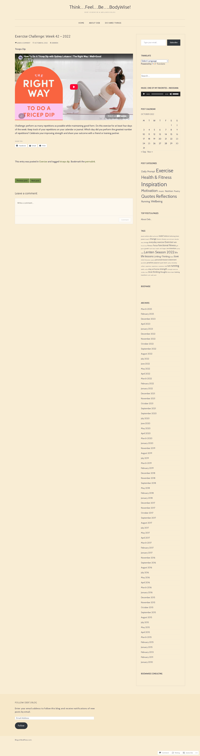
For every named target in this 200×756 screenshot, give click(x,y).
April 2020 (146, 433)
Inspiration (154, 184)
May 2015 (145, 627)
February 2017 (147, 547)
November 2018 (148, 478)
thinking (156, 272)
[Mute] (171, 94)
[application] (160, 94)
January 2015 (146, 647)
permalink (90, 161)
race (165, 263)
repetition (148, 266)
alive (150, 236)
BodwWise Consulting (151, 674)
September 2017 (148, 518)
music (161, 191)
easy (142, 242)
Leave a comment (23, 43)
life (176, 252)
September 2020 (149, 413)
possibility (144, 263)
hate (153, 248)
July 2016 (145, 572)
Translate (161, 64)
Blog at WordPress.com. (23, 740)
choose (163, 239)
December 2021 (148, 393)
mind (142, 260)
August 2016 (146, 567)
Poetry (177, 191)
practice (150, 263)
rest (166, 266)
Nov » (150, 152)
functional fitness (167, 245)
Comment (125, 220)
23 (177, 139)
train (172, 272)
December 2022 (148, 334)
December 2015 (148, 597)
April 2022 (145, 373)
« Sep (143, 152)
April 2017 (145, 538)
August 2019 (146, 453)
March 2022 (146, 378)
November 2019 (148, 448)
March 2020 (146, 438)
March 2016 (146, 587)
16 (177, 134)
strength (163, 269)
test (146, 272)
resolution (161, 266)
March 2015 (146, 637)
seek (142, 269)
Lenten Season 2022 (159, 252)
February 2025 (147, 314)
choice (159, 239)
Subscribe (174, 42)
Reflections (166, 196)
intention (172, 248)
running (175, 265)
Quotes (148, 196)
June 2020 (145, 423)
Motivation (149, 190)
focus (155, 245)
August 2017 (146, 523)
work (155, 275)
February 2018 (147, 493)
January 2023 (147, 329)
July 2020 (145, 418)
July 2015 (145, 622)
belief (161, 236)
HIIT (161, 248)
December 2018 (148, 473)
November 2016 (148, 557)
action (147, 236)
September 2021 (148, 408)
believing (172, 236)
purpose (157, 263)
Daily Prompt (148, 171)
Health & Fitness (156, 177)
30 (177, 143)
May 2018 (145, 488)
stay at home (153, 269)
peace (153, 260)
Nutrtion (169, 191)
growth (146, 248)
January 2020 (147, 443)
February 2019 (147, 468)
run (168, 266)
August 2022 (146, 354)
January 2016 (147, 592)
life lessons (147, 256)
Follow (21, 725)
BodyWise (145, 286)
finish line (144, 245)
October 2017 (147, 513)
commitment (170, 239)
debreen (55, 43)
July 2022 (145, 358)
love (176, 256)
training (177, 272)
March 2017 (146, 543)
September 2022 (148, 349)
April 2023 (145, 324)
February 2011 (147, 657)
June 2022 (145, 363)
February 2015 (147, 642)
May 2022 (145, 368)
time (169, 272)
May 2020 (145, 428)
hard (150, 248)
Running (145, 201)
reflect (143, 266)
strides (143, 272)
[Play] (144, 94)
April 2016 (145, 582)
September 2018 (148, 483)
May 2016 (145, 577)
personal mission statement (166, 260)
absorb (143, 236)
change (153, 239)
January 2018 (147, 498)
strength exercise (173, 269)
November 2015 (148, 602)
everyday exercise (156, 242)
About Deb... (146, 219)
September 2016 (148, 562)
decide (177, 239)
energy (146, 242)
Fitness (150, 246)
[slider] (176, 94)
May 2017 (145, 533)
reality (169, 263)
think (150, 272)
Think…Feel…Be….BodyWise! (100, 7)
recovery (174, 263)
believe (166, 236)
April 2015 (145, 632)
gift (177, 245)
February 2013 (147, 652)
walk (152, 275)
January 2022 (147, 388)
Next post (35, 180)
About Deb (94, 23)
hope (164, 248)
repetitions (155, 266)
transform (144, 275)
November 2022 (148, 339)
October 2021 (147, 403)
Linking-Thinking (162, 256)
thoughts (163, 272)
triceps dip (65, 161)
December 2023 (148, 319)
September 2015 (148, 612)
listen (171, 257)
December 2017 (148, 503)
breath (147, 239)
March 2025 (146, 309)
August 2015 (146, 617)
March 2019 (146, 463)
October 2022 (147, 344)
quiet (161, 263)
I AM (167, 248)
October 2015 (147, 607)
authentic (155, 236)
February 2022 (147, 383)
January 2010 (147, 662)
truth (149, 275)
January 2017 (146, 552)
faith (175, 242)
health (157, 248)
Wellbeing (156, 201)
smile (146, 269)
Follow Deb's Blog (26, 702)
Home (81, 23)
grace (142, 248)
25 (149, 143)
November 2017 (148, 508)
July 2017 (145, 528)
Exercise (43, 161)
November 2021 (148, 398)
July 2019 (145, 458)
